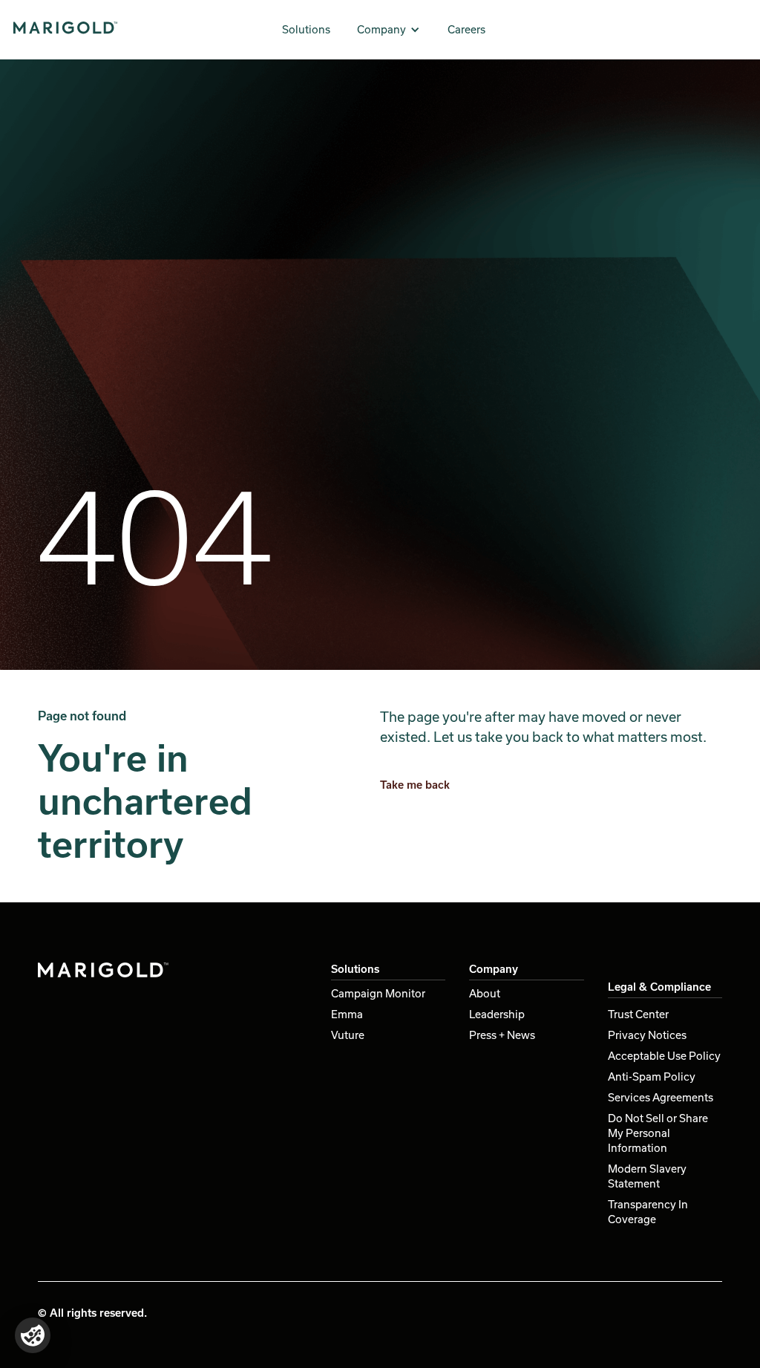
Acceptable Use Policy (664, 1055)
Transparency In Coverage (648, 1211)
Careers (466, 29)
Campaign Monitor (378, 993)
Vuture (347, 1035)
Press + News (502, 1035)
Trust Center (638, 1014)
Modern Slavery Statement (647, 1176)
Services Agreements (660, 1097)
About (484, 993)
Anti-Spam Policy (651, 1076)
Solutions (306, 29)
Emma (347, 1014)
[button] (389, 29)
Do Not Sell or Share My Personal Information (658, 1133)
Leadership (497, 1014)
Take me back (415, 784)
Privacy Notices (647, 1035)
